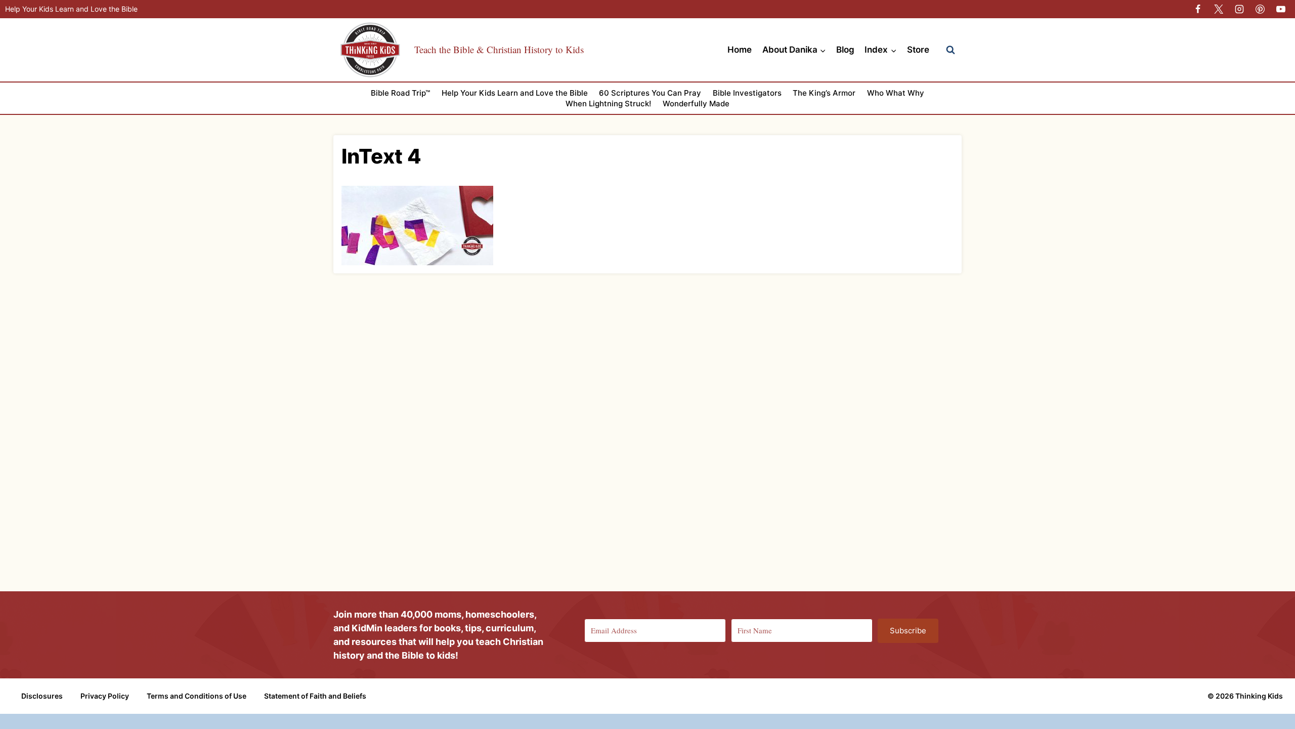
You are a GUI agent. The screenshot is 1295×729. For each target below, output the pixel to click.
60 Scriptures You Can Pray (650, 93)
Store (918, 50)
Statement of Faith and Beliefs (315, 696)
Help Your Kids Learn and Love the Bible (71, 9)
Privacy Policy (104, 696)
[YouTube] (1281, 9)
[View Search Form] (950, 50)
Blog (845, 50)
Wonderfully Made (696, 103)
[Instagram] (1239, 9)
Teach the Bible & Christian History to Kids (499, 49)
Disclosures (42, 696)
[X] (1219, 9)
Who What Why (895, 93)
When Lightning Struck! (608, 103)
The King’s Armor (824, 93)
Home (739, 50)
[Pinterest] (1260, 9)
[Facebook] (1198, 9)
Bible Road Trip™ (400, 93)
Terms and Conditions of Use (196, 696)
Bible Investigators (747, 93)
